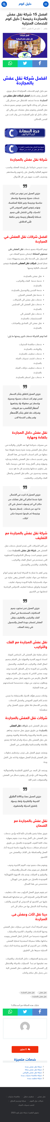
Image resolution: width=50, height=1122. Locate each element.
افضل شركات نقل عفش (18, 95)
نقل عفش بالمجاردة (39, 997)
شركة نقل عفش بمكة (33, 1070)
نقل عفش (42, 993)
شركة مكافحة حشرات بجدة (31, 1075)
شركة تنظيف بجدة (34, 1078)
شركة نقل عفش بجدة (33, 1067)
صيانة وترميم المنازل (18, 1101)
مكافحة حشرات (14, 1097)
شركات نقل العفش (27, 263)
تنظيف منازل (29, 1097)
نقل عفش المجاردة (27, 993)
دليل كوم (25, 4)
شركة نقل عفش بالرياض (32, 1073)
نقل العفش (15, 725)
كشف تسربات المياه (26, 1105)
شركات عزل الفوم (36, 1101)
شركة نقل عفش (28, 550)
